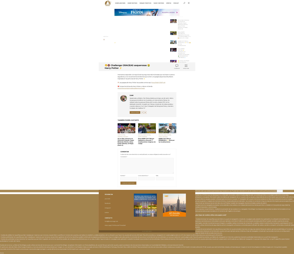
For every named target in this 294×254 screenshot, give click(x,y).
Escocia (140, 134)
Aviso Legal (108, 225)
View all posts (135, 112)
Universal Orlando (123, 136)
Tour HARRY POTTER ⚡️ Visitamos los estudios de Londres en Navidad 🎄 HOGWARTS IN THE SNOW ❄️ (183, 53)
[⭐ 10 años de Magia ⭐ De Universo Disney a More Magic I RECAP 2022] (173, 62)
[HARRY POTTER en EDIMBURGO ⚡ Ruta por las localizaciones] (173, 42)
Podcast (176, 3)
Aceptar (279, 191)
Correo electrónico (143, 175)
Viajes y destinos (159, 3)
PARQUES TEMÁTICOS (145, 3)
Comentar (177, 68)
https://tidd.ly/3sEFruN (158, 82)
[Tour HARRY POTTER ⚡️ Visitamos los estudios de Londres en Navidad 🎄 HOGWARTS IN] (173, 50)
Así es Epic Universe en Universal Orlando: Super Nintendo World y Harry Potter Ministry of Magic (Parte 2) (183, 24)
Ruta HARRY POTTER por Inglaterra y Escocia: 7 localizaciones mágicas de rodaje (183, 35)
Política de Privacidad (119, 225)
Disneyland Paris (120, 3)
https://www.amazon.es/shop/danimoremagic (131, 88)
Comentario (123, 156)
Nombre (122, 175)
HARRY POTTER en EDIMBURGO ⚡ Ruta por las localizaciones (167, 140)
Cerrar (2, 253)
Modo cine (186, 68)
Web (157, 175)
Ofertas (168, 3)
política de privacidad (269, 191)
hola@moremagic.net (111, 221)
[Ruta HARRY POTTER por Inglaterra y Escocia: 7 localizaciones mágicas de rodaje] (173, 33)
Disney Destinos (132, 3)
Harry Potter (121, 134)
